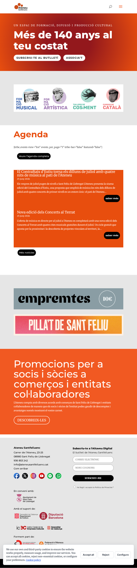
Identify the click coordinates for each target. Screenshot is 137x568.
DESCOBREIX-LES (31, 420)
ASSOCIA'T (74, 57)
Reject (105, 554)
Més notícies (26, 252)
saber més (112, 198)
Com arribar (21, 468)
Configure (123, 554)
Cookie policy (33, 559)
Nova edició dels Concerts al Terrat (46, 212)
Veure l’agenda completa (34, 156)
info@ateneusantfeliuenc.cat (31, 464)
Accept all (88, 554)
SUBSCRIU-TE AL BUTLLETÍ (37, 57)
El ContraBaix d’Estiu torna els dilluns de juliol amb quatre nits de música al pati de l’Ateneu (66, 173)
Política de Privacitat (103, 487)
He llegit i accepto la (95, 487)
